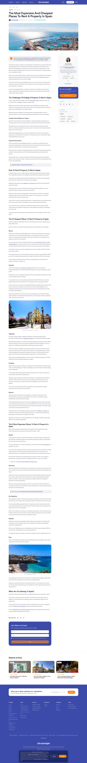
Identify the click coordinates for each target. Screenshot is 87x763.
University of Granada (26, 268)
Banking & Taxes (35, 710)
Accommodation (12, 727)
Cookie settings (43, 738)
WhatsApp (58, 710)
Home (10, 7)
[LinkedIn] (68, 81)
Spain (22, 702)
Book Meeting (70, 2)
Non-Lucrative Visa (24, 706)
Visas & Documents (36, 706)
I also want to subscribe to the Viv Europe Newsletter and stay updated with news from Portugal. (29, 638)
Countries (11, 2)
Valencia (40, 410)
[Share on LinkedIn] (20, 618)
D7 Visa (10, 706)
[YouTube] (70, 104)
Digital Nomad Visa (24, 708)
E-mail (57, 706)
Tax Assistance (11, 729)
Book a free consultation (20, 606)
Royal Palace (46, 444)
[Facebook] (61, 104)
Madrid (33, 402)
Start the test (67, 95)
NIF (9, 721)
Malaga (45, 410)
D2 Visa (10, 709)
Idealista (26, 183)
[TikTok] (72, 104)
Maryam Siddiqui (14, 20)
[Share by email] (23, 618)
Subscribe (71, 692)
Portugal (11, 702)
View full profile (68, 83)
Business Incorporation (13, 719)
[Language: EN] (76, 2)
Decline (54, 756)
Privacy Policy (71, 704)
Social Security (12, 726)
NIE (21, 713)
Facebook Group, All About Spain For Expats (23, 609)
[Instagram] (64, 104)
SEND (30, 641)
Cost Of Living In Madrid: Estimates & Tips (27, 461)
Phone (57, 708)
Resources (24, 2)
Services (17, 2)
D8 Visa (10, 708)
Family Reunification (13, 713)
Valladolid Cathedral (28, 338)
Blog (13, 7)
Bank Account (23, 715)
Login (63, 2)
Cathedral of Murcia (40, 242)
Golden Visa (11, 715)
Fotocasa (32, 183)
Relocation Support (36, 704)
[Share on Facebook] (18, 618)
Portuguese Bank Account (12, 723)
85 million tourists (35, 100)
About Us (31, 2)
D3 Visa (10, 711)
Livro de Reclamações (72, 708)
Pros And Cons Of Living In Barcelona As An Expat (32, 491)
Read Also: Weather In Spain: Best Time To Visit (22, 164)
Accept (62, 756)
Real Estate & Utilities (36, 708)
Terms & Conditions (72, 706)
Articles (45, 704)
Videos (45, 706)
